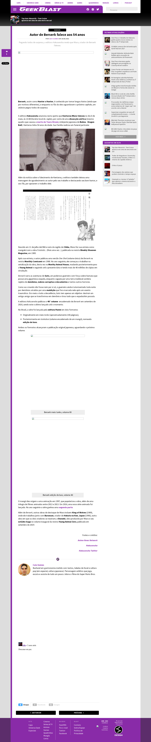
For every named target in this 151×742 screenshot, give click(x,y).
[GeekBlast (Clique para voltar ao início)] (40, 9)
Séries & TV (59, 3)
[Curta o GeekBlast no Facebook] (87, 9)
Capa (18, 3)
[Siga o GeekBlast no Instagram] (92, 9)
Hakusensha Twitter (88, 550)
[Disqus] (57, 610)
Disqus (26, 704)
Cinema (47, 3)
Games (79, 3)
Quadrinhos (94, 3)
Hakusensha (91, 545)
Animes (70, 3)
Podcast (128, 3)
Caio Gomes (38, 565)
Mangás (106, 3)
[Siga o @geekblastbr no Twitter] (97, 9)
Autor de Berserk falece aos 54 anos (57, 34)
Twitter (62, 730)
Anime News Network (87, 540)
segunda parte (66, 507)
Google (57, 704)
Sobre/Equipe (79, 728)
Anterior (36, 713)
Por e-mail (63, 728)
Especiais (32, 730)
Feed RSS (62, 725)
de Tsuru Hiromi (51, 122)
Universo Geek (33, 3)
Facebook (41, 704)
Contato (77, 725)
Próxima (78, 713)
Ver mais (120, 137)
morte (40, 122)
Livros (115, 3)
